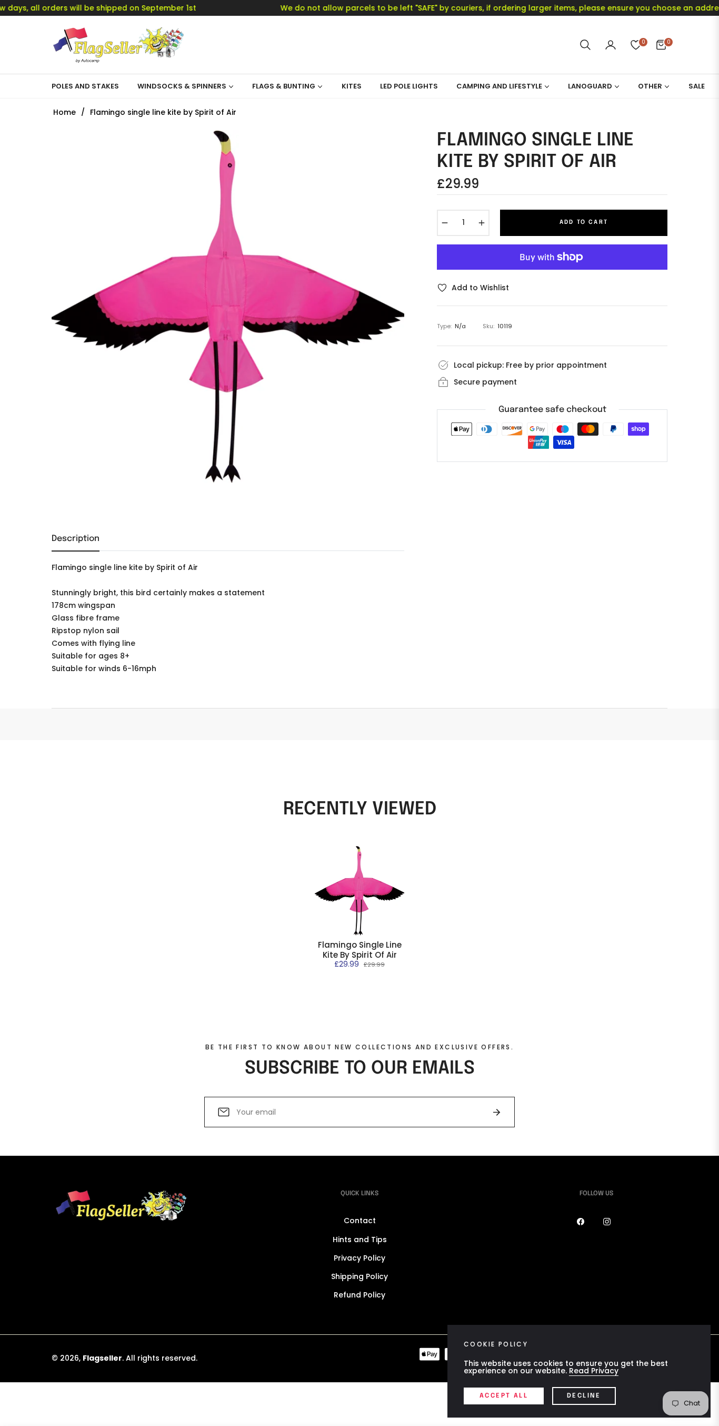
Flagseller (102, 1358)
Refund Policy (359, 1295)
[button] (585, 45)
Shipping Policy (359, 1276)
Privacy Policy (359, 1258)
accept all (504, 1396)
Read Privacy (593, 1370)
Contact (360, 1220)
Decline (584, 1396)
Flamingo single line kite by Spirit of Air (360, 950)
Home (64, 112)
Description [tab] (75, 538)
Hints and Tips (360, 1239)
